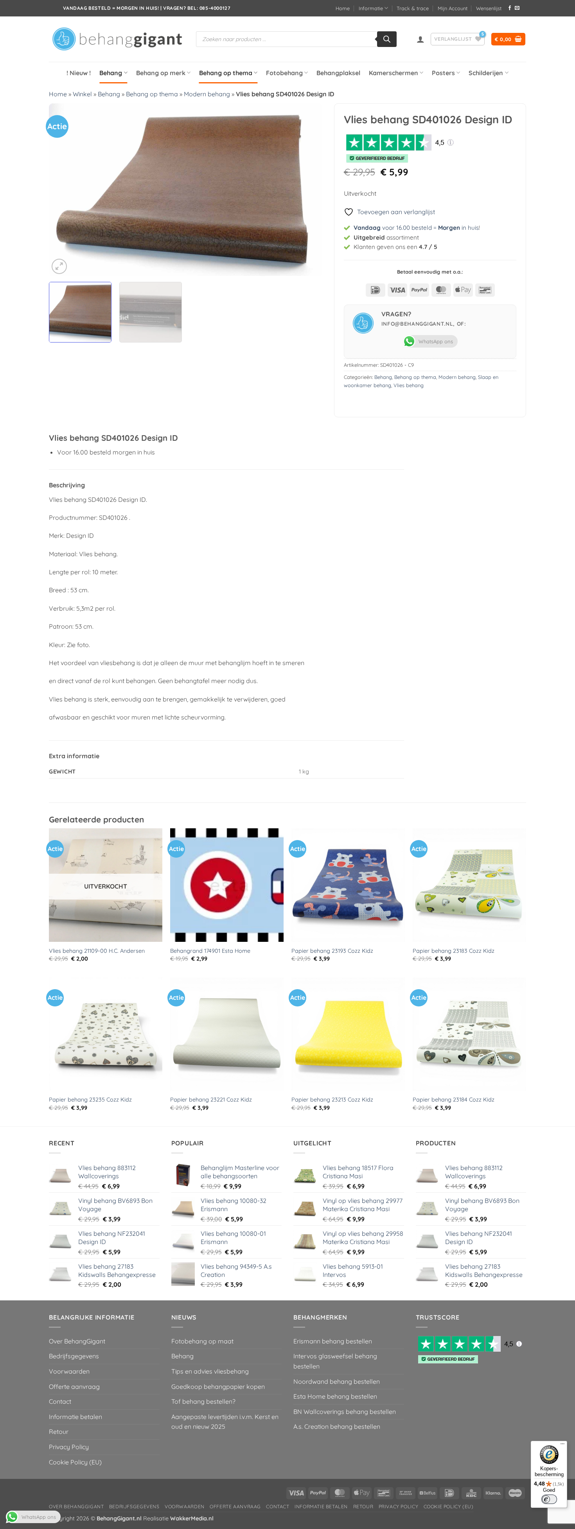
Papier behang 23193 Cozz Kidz (332, 950)
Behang (110, 73)
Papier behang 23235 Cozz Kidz (90, 1099)
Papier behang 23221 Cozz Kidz (211, 1099)
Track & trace (413, 8)
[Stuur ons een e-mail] (517, 8)
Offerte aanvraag (74, 1386)
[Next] (307, 189)
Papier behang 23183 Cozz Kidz (453, 950)
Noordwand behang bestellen (336, 1381)
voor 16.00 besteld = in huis (416, 227)
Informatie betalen (75, 1417)
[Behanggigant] (116, 39)
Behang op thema (225, 73)
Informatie (371, 8)
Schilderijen (486, 73)
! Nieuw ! (78, 73)
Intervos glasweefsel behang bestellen (335, 1361)
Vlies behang (409, 385)
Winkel (82, 94)
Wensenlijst (488, 8)
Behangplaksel (338, 73)
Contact (60, 1401)
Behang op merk (160, 73)
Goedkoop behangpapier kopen (218, 1386)
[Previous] (64, 189)
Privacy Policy (69, 1447)
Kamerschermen (393, 73)
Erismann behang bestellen (332, 1341)
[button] (420, 39)
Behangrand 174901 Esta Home (210, 950)
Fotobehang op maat (202, 1341)
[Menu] (562, 1445)
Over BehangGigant (77, 1341)
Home (343, 8)
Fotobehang (284, 73)
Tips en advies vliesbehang (210, 1371)
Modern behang (207, 94)
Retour (58, 1431)
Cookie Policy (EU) (75, 1462)
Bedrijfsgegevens (74, 1356)
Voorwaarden (69, 1371)
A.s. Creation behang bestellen (336, 1426)
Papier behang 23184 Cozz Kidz (453, 1099)
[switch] (549, 1499)
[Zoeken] (387, 39)
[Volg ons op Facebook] (509, 8)
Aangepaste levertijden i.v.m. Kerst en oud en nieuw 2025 (225, 1422)
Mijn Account (452, 8)
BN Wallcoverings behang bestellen (344, 1411)
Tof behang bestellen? (203, 1401)
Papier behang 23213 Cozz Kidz (332, 1099)
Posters (443, 73)
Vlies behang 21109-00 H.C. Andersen (97, 950)
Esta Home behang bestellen (335, 1396)
